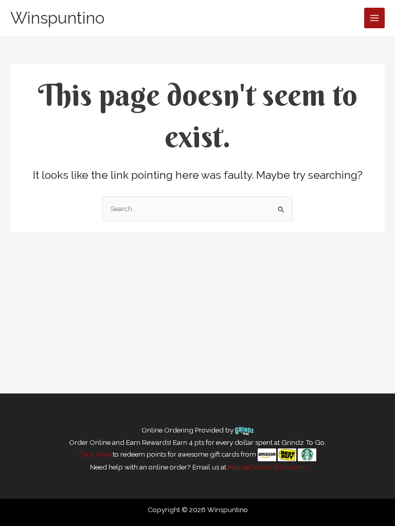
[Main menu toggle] (374, 18)
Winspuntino (57, 17)
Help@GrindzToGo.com (266, 467)
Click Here (95, 454)
